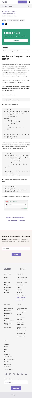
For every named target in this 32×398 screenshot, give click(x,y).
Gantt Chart (19, 290)
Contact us (7, 354)
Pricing (6, 285)
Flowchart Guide (21, 336)
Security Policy (7, 361)
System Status (7, 310)
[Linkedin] (18, 374)
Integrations (7, 290)
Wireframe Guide (21, 317)
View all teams (20, 300)
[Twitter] (14, 374)
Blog (5, 349)
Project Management (22, 277)
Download (6, 292)
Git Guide (19, 314)
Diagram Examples (8, 320)
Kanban (18, 287)
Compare (6, 318)
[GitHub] (22, 374)
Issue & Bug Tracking (22, 282)
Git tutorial (4, 11)
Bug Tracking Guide (21, 312)
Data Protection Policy (9, 359)
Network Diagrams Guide (21, 327)
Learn (5, 315)
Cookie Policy (7, 367)
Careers (6, 346)
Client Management (21, 295)
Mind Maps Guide (21, 333)
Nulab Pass (7, 282)
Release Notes (7, 327)
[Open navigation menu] (29, 2)
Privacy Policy (7, 364)
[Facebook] (6, 374)
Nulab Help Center (8, 308)
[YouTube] (26, 374)
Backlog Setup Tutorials (7, 324)
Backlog (6, 277)
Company (6, 344)
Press (5, 351)
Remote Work (20, 292)
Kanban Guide (20, 324)
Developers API (8, 313)
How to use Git (11, 11)
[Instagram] (10, 374)
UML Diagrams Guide (22, 331)
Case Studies (7, 287)
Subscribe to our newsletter (12, 379)
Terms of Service (8, 369)
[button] (23, 269)
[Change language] (28, 56)
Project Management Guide (22, 309)
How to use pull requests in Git (9, 13)
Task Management (21, 280)
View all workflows (21, 297)
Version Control (20, 285)
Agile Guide (19, 319)
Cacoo (6, 280)
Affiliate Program (8, 356)
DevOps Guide (20, 322)
